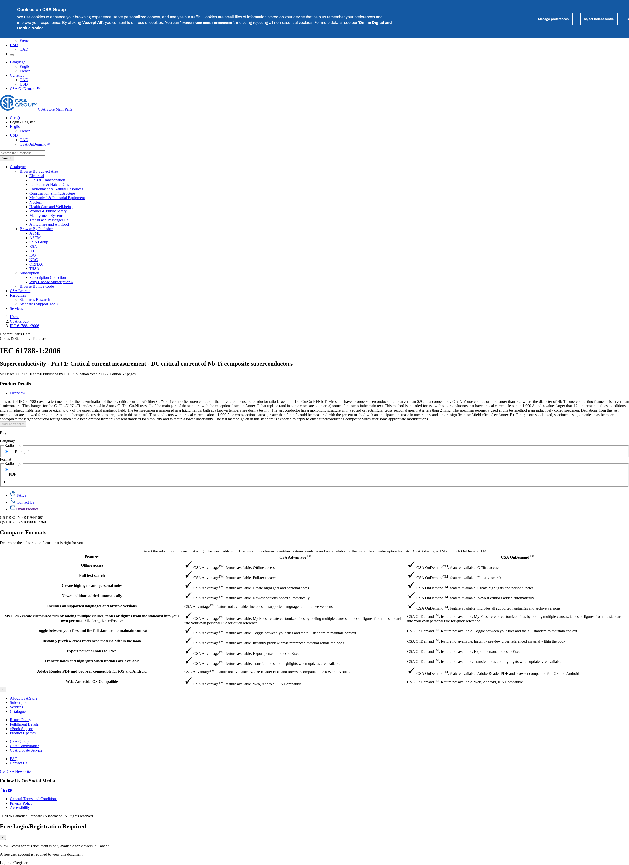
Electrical (36, 176)
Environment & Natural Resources (56, 189)
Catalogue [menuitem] (18, 167)
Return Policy (20, 720)
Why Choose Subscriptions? (51, 282)
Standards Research (35, 300)
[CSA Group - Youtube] (10, 790)
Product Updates (23, 733)
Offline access (92, 565)
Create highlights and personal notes (92, 585)
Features (92, 557)
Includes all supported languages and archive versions (92, 606)
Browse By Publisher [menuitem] (36, 229)
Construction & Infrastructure (52, 193)
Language (7, 441)
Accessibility (20, 807)
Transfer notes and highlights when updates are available (91, 661)
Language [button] (17, 62)
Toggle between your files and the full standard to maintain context (92, 630)
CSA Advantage (295, 556)
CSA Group (38, 242)
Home (14, 317)
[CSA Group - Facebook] (1, 790)
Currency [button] (17, 75)
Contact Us (18, 763)
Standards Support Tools (39, 304)
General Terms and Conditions (33, 799)
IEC (32, 251)
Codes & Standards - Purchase (23, 338)
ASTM (35, 238)
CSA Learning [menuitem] (21, 291)
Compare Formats (23, 532)
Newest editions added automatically (92, 596)
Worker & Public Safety (48, 211)
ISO (32, 255)
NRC (33, 260)
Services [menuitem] (16, 308)
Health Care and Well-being (51, 207)
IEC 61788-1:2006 (24, 326)
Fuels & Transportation (47, 180)
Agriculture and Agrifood (49, 224)
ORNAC (36, 264)
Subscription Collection (47, 277)
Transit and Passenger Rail (50, 220)
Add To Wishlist (13, 424)
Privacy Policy (21, 803)
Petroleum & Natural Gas (49, 184)
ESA (33, 246)
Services (16, 707)
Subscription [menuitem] (29, 273)
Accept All (92, 22)
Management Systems (46, 215)
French (25, 40)
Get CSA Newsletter (16, 771)
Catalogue (18, 711)
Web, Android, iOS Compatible (92, 681)
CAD (24, 49)
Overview (17, 393)
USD (14, 45)
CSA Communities (24, 746)
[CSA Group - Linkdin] (5, 790)
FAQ (14, 759)
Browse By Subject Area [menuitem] (39, 171)
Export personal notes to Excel (92, 651)
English (25, 66)
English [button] (16, 126)
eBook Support (21, 729)
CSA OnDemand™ (25, 89)
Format (5, 459)
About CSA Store (23, 698)
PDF (12, 474)
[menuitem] (329, 176)
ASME (35, 233)
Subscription (19, 703)
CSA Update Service (26, 750)
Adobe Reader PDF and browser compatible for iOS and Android (92, 671)
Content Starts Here (15, 334)
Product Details (15, 383)
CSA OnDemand (517, 556)
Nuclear (35, 202)
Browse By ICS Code (37, 286)
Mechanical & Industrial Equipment (57, 198)
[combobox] (22, 153)
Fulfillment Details (24, 724)
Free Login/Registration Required (43, 826)
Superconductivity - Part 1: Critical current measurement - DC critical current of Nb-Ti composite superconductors (146, 363)
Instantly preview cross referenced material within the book (92, 641)
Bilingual (22, 452)
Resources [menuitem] (18, 295)
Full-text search (92, 575)
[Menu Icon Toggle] (12, 55)
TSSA (34, 269)
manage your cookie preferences (207, 22)
